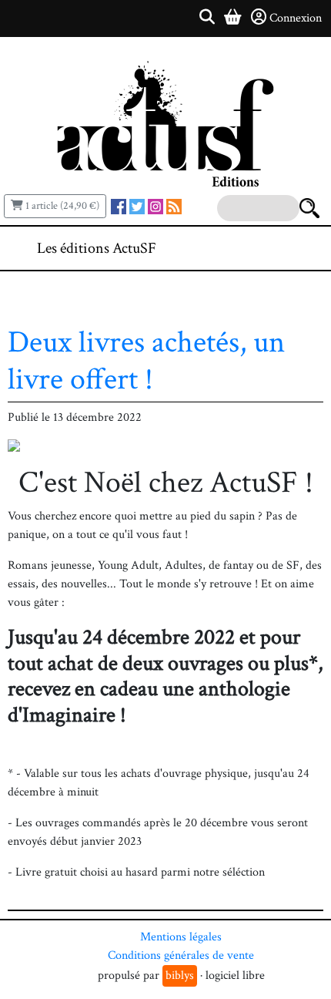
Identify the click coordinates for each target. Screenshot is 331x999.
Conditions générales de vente (181, 955)
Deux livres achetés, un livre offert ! (146, 360)
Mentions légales (181, 937)
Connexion (295, 18)
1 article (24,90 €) (61, 206)
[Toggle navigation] (272, 248)
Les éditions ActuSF (96, 248)
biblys (180, 975)
